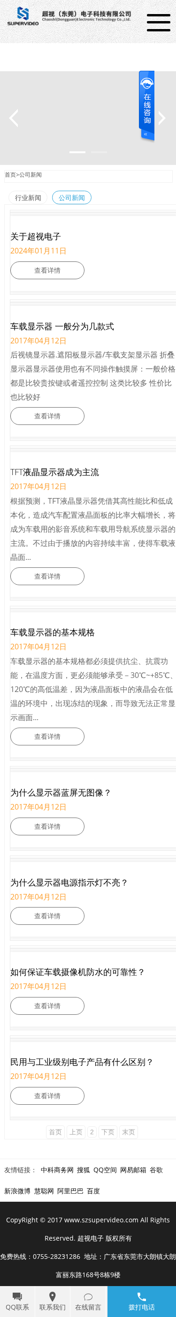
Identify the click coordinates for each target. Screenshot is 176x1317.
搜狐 (83, 1169)
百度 (93, 1190)
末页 (128, 1132)
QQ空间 (105, 1169)
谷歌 (156, 1169)
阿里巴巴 (70, 1190)
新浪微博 (17, 1190)
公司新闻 (30, 175)
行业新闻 (28, 197)
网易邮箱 (133, 1169)
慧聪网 (44, 1190)
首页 (10, 175)
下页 (108, 1132)
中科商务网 (57, 1169)
